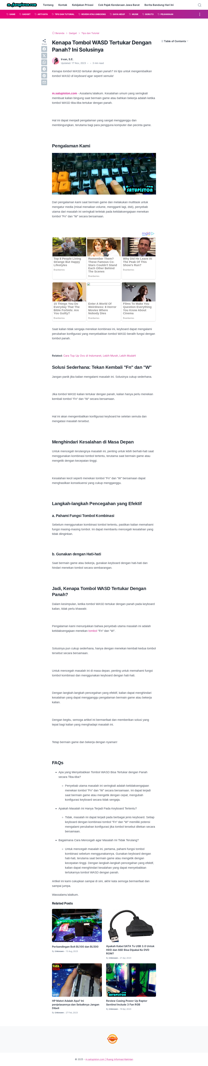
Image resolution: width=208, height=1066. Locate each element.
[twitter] (44, 56)
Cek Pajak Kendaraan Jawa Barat (119, 5)
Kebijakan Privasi (82, 5)
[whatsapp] (44, 62)
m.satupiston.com (64, 93)
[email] (44, 82)
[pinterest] (44, 76)
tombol (93, 630)
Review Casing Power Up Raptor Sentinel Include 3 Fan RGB (126, 1002)
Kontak (62, 5)
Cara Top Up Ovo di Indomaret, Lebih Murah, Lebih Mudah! (99, 355)
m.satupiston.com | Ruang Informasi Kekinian (109, 1059)
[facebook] (44, 49)
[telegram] (44, 69)
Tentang (48, 5)
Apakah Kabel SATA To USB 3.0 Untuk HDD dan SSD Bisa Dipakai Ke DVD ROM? (130, 949)
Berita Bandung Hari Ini (159, 5)
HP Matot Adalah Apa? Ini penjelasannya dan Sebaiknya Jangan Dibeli (75, 1004)
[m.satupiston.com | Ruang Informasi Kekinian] (21, 5)
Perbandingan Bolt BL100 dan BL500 (75, 946)
